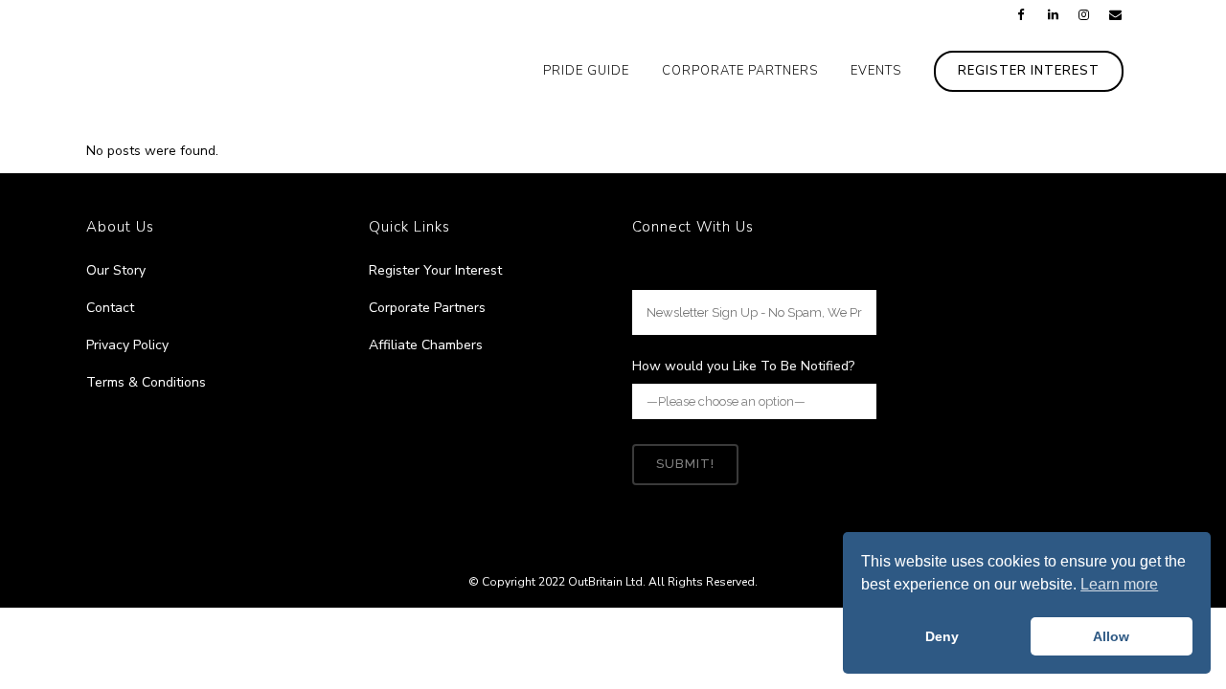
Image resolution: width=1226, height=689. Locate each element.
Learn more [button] (1119, 584)
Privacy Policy (127, 345)
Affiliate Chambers (426, 345)
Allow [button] (1111, 636)
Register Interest (1029, 70)
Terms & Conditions (146, 382)
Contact (110, 308)
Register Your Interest (435, 270)
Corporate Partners (427, 308)
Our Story (116, 270)
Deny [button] (942, 636)
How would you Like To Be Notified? (743, 366)
